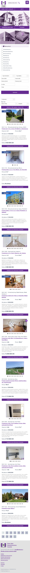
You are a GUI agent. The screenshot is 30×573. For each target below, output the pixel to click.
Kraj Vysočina (6, 64)
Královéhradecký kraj (7, 68)
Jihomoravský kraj (7, 53)
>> (28, 107)
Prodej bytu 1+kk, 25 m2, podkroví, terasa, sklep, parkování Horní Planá (14, 467)
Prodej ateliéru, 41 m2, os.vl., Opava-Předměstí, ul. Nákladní (14, 211)
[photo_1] (15, 116)
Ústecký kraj (6, 62)
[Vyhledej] (19, 3)
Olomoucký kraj (6, 60)
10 (22, 124)
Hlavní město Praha (7, 66)
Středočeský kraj (6, 49)
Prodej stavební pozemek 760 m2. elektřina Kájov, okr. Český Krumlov (14, 381)
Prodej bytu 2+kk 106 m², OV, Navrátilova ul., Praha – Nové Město (15, 339)
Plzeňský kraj (6, 55)
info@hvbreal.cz (19, 550)
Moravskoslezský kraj (7, 51)
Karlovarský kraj (6, 70)
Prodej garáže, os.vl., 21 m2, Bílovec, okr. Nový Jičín (14, 170)
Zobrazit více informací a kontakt (15, 146)
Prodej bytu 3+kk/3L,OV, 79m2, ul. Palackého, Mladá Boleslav (14, 296)
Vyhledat (15, 92)
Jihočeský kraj (6, 57)
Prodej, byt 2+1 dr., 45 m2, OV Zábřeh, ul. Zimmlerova (15, 129)
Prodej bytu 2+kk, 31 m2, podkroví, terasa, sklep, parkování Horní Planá (14, 424)
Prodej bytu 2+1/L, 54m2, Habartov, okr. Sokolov (14, 253)
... (14, 537)
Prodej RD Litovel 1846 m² (8, 508)
